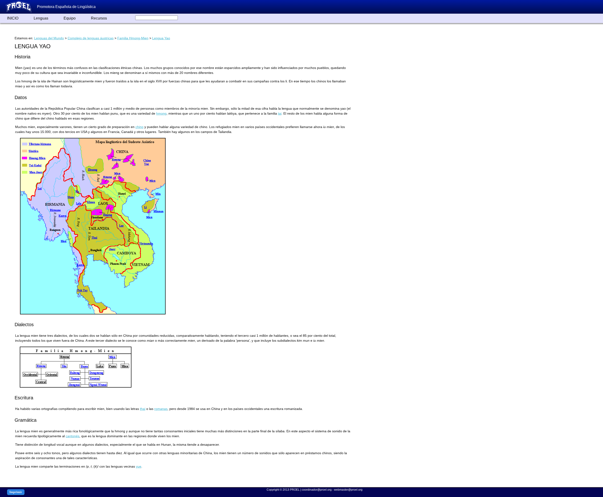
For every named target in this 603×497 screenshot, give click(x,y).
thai (142, 409)
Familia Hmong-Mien (132, 38)
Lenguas (41, 18)
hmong (161, 113)
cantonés (72, 436)
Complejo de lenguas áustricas (91, 38)
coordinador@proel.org (317, 489)
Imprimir (15, 492)
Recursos (99, 18)
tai (279, 113)
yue (138, 466)
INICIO (12, 18)
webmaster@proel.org (348, 489)
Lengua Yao (161, 38)
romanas (160, 409)
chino (139, 127)
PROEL (295, 489)
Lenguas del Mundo (49, 38)
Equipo (70, 18)
